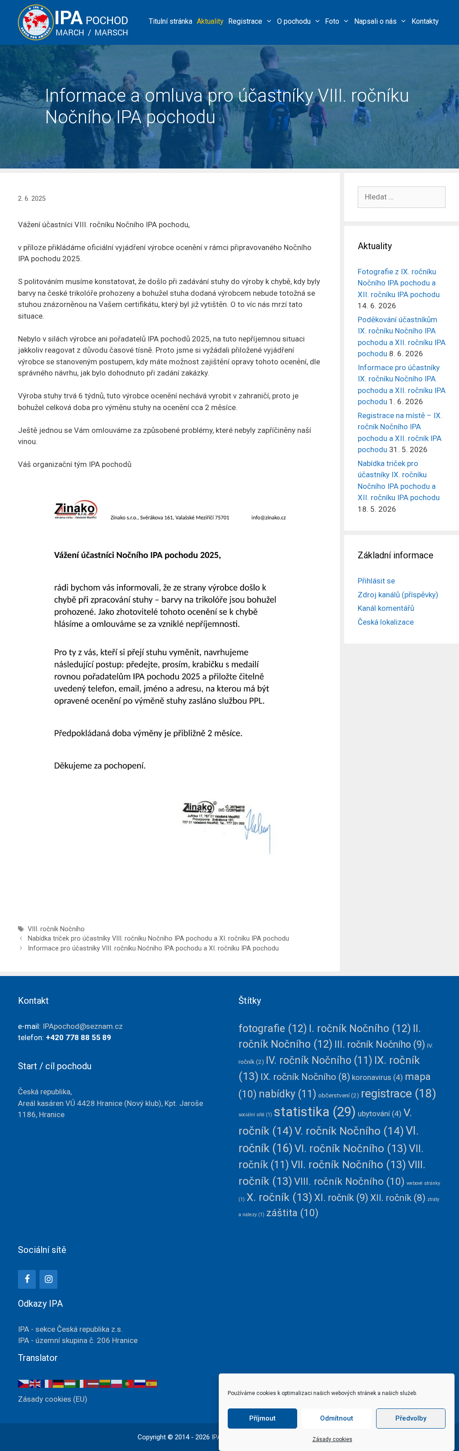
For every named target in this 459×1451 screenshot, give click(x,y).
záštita (292, 1212)
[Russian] (140, 1383)
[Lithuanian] (105, 1383)
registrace (398, 1093)
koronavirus (377, 1077)
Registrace (245, 21)
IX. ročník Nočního (305, 1076)
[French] (47, 1383)
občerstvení (338, 1095)
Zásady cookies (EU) (52, 1399)
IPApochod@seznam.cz (83, 1026)
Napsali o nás (375, 21)
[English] (35, 1383)
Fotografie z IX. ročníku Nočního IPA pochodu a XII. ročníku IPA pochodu (399, 283)
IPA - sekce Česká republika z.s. (70, 1329)
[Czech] (24, 1383)
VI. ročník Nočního (350, 1148)
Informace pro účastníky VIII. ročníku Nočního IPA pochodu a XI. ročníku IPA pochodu (153, 948)
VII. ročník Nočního (348, 1164)
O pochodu (294, 21)
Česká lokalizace (386, 622)
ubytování (380, 1113)
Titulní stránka (170, 21)
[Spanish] (152, 1383)
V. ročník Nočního (349, 1130)
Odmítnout (336, 1418)
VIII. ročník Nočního (56, 929)
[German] (59, 1383)
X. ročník (279, 1197)
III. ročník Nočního (379, 1044)
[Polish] (117, 1383)
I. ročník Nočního (360, 1028)
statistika (315, 1111)
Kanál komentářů (386, 608)
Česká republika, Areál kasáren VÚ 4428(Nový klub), (110, 1103)
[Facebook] (27, 1279)
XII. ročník (397, 1197)
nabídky (287, 1094)
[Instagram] (48, 1279)
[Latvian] (94, 1383)
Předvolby (410, 1418)
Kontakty (425, 21)
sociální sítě (255, 1115)
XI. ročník (341, 1197)
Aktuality (210, 21)
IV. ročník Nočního (319, 1060)
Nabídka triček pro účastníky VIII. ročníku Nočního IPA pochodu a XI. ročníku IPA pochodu (158, 938)
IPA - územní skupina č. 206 (78, 1340)
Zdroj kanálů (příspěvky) (398, 594)
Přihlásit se (376, 580)
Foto (332, 21)
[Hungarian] (70, 1383)
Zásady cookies (332, 1439)
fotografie (272, 1028)
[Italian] (82, 1383)
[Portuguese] (128, 1383)
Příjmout (262, 1418)
